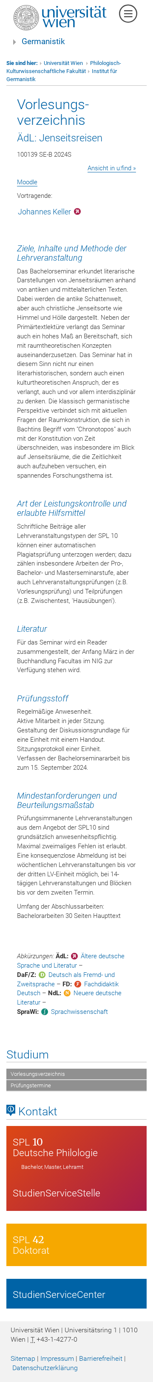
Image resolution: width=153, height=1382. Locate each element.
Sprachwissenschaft (79, 1012)
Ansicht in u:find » (112, 168)
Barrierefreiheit (100, 1358)
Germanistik (43, 41)
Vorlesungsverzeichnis (38, 1074)
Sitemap (23, 1358)
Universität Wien (64, 63)
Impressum (57, 1358)
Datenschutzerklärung (45, 1368)
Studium (27, 1054)
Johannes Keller (44, 211)
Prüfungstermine (31, 1085)
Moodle (27, 182)
